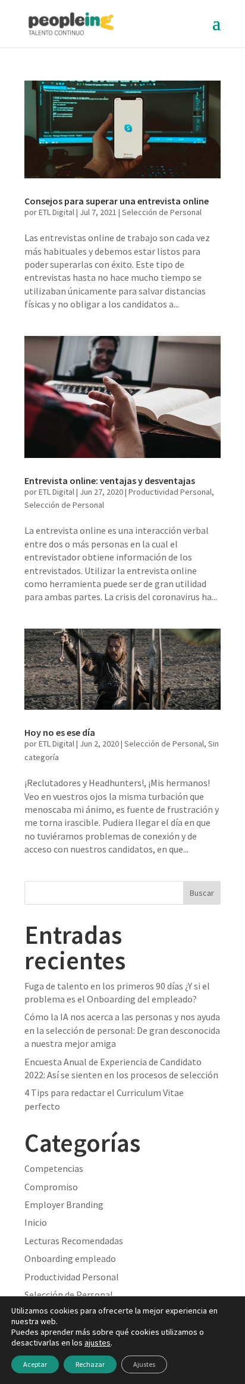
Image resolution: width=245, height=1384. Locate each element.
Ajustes (144, 1364)
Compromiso (51, 1187)
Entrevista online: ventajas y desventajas (109, 480)
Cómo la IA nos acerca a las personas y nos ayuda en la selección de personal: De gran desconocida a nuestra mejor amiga (122, 1030)
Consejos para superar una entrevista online (116, 201)
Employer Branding (63, 1204)
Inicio (35, 1222)
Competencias (53, 1168)
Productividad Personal (170, 491)
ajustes (97, 1342)
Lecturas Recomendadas (73, 1241)
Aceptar (35, 1364)
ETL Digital (56, 212)
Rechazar (90, 1364)
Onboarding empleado (70, 1258)
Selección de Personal (162, 212)
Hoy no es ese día (59, 732)
